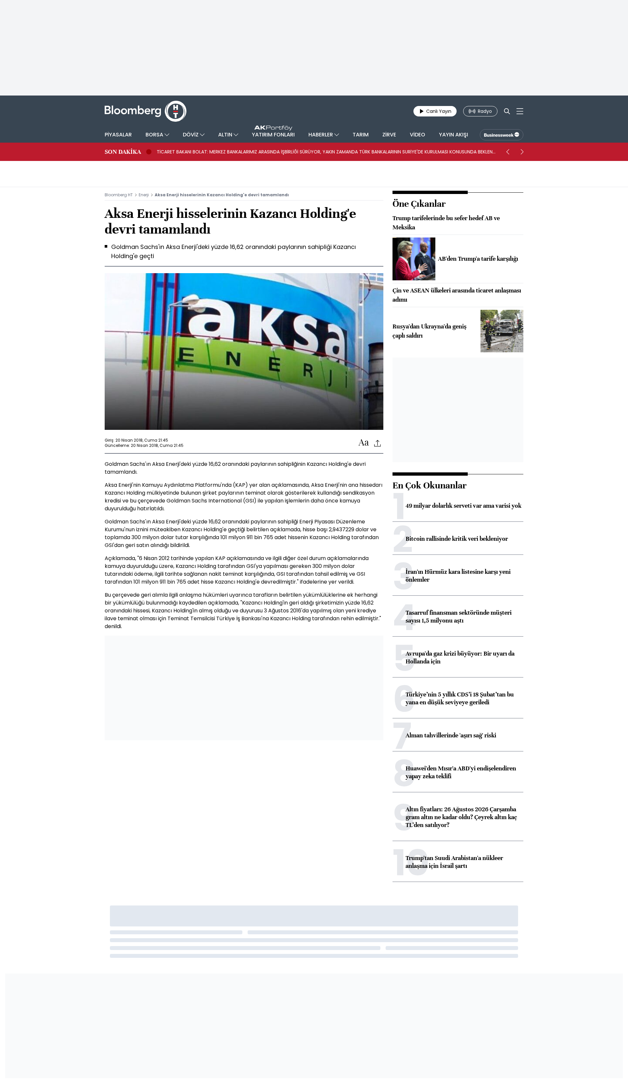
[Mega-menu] (519, 111)
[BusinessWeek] (501, 135)
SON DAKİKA (123, 152)
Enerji (144, 195)
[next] (522, 152)
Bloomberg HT (119, 195)
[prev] (507, 152)
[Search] (507, 111)
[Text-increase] (363, 443)
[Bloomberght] (145, 111)
